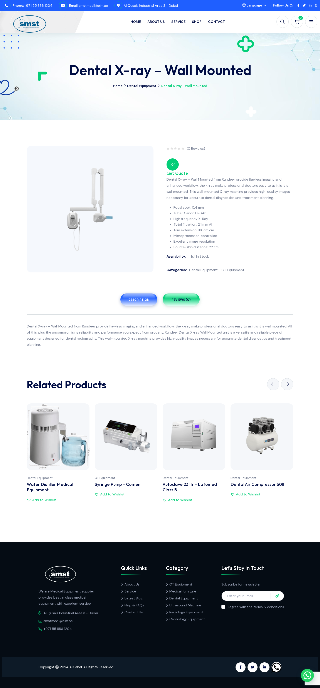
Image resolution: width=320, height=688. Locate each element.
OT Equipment (232, 270)
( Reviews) (196, 148)
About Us (156, 21)
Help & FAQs (134, 605)
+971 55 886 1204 (38, 5)
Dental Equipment (141, 86)
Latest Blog (134, 598)
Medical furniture (182, 591)
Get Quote (177, 173)
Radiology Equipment (186, 612)
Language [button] (254, 5)
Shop (197, 21)
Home (136, 21)
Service (178, 21)
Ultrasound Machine (185, 605)
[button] (173, 164)
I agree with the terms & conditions (256, 607)
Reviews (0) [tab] (181, 300)
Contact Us (134, 612)
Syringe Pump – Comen (117, 484)
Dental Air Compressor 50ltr (258, 484)
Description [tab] (138, 300)
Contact (216, 21)
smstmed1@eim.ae (93, 5)
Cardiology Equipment (187, 619)
